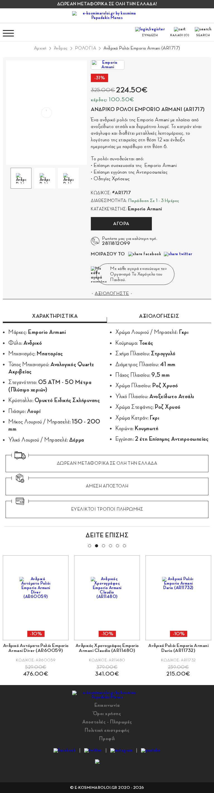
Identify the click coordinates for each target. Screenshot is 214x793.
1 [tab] (89, 545)
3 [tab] (103, 545)
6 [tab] (124, 545)
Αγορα (121, 223)
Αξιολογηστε (112, 293)
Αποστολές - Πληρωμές (107, 722)
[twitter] (93, 750)
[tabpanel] (107, 616)
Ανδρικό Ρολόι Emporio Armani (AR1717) (141, 48)
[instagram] (121, 750)
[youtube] (150, 750)
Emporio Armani (145, 208)
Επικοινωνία (107, 705)
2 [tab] (96, 545)
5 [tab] (117, 545)
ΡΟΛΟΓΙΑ (85, 48)
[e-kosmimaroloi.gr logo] (107, 15)
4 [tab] (110, 545)
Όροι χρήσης (107, 713)
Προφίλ (107, 738)
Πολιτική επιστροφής (107, 730)
